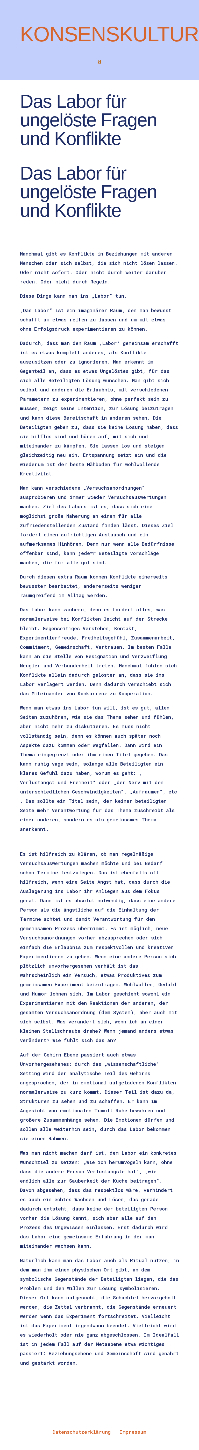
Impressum (132, 1432)
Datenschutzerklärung (82, 1432)
